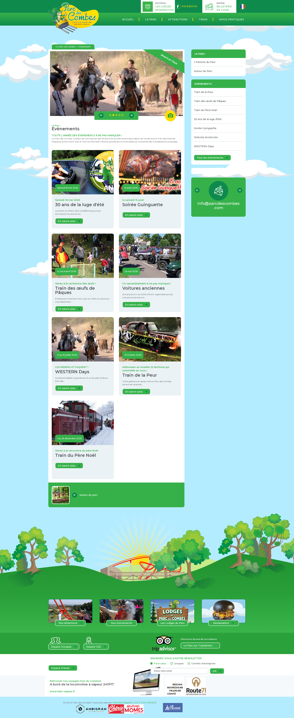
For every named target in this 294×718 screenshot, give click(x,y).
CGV (136, 702)
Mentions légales (122, 702)
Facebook (189, 6)
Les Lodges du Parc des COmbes (172, 623)
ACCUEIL (128, 19)
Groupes (179, 663)
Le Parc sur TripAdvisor (198, 645)
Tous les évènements (210, 157)
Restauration (221, 623)
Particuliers (160, 663)
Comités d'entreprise (203, 663)
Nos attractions (68, 623)
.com (218, 205)
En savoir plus (67, 221)
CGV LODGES (148, 702)
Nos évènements (121, 623)
